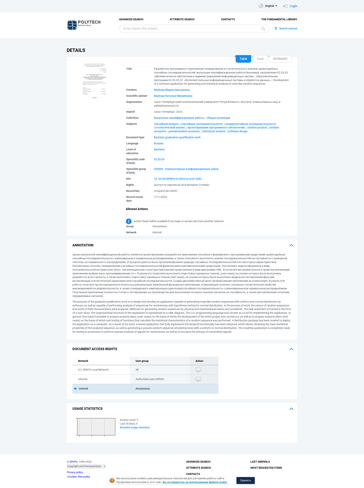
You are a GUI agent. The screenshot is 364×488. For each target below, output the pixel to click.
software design (238, 131)
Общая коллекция (218, 117)
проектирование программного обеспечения (216, 127)
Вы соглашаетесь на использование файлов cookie (195, 482)
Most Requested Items (266, 467)
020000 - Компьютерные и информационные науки (186, 168)
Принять (245, 480)
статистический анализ (170, 127)
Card (260, 59)
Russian (159, 143)
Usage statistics (87, 409)
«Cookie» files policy (78, 476)
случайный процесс (166, 123)
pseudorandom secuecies (184, 131)
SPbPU (73, 461)
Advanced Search (131, 19)
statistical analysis (214, 131)
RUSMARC (280, 59)
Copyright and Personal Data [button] (84, 466)
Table (243, 59)
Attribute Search (182, 19)
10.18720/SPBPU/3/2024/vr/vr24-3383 (178, 178)
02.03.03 (159, 159)
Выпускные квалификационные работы (179, 117)
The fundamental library (279, 19)
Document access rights (94, 349)
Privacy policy (75, 472)
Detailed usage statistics (135, 427)
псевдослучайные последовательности (250, 123)
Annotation (82, 245)
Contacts (228, 19)
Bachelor (159, 149)
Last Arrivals (260, 461)
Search (262, 28)
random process (257, 127)
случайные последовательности (202, 123)
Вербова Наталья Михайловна (173, 95)
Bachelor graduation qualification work (177, 137)
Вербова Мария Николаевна (172, 89)
